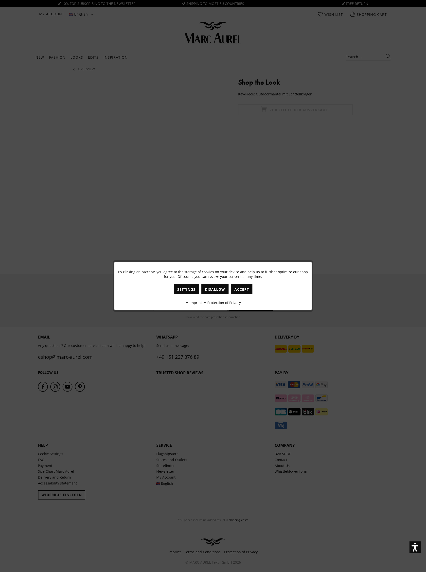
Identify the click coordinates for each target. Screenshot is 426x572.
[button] (415, 547)
